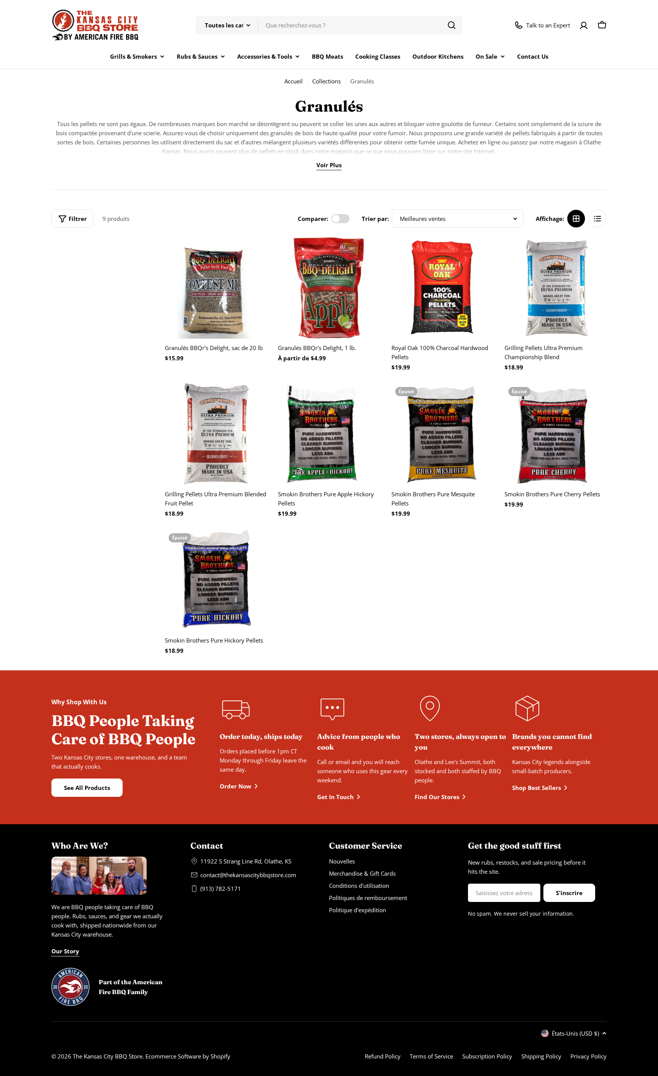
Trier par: (375, 218)
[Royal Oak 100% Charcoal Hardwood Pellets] (442, 288)
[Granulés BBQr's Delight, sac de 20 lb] (216, 288)
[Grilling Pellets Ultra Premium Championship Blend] (556, 288)
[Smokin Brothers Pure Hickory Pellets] (216, 580)
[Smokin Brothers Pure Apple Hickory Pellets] (329, 434)
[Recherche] (451, 25)
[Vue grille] (576, 218)
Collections (326, 81)
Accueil (293, 81)
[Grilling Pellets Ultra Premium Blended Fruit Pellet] (216, 434)
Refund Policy (383, 1056)
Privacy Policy (588, 1056)
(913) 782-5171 (220, 888)
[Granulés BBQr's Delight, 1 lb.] (329, 288)
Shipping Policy (541, 1056)
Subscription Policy (487, 1056)
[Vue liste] (597, 218)
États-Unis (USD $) (575, 1033)
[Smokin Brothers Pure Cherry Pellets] (556, 434)
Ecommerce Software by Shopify (187, 1056)
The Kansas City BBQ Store (107, 1056)
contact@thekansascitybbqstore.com (248, 875)
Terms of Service (431, 1056)
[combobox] (329, 25)
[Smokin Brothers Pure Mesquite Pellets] (442, 434)
